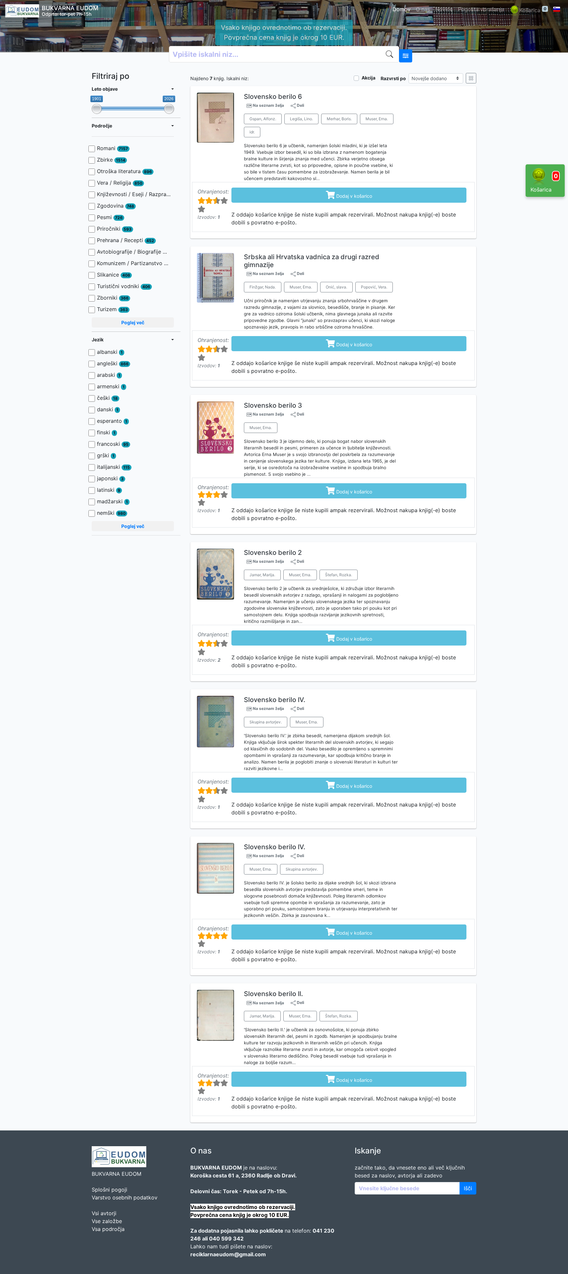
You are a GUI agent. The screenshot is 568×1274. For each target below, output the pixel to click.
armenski (111, 386)
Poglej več (132, 322)
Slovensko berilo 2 (273, 553)
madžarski (112, 501)
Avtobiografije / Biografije (134, 251)
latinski (108, 490)
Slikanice (113, 274)
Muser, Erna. (377, 118)
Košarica (532, 9)
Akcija (368, 77)
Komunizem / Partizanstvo (134, 263)
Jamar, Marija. (262, 574)
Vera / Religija (119, 182)
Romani (112, 148)
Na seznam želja (268, 105)
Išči (468, 1188)
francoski (113, 444)
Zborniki (113, 297)
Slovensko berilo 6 (273, 97)
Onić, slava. (336, 286)
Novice (444, 9)
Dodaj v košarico (349, 195)
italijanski (113, 467)
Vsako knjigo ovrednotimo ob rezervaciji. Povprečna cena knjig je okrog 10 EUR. (284, 32)
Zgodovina (115, 205)
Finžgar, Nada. (262, 286)
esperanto (112, 421)
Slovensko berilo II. (273, 994)
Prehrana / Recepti (125, 240)
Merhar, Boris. (339, 118)
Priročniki (114, 228)
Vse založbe (107, 1221)
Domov (401, 9)
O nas (423, 9)
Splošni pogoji (109, 1189)
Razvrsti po (393, 78)
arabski (108, 375)
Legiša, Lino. (301, 118)
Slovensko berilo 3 (273, 405)
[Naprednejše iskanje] (405, 55)
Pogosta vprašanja (481, 9)
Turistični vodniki (123, 286)
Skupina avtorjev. (265, 721)
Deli (300, 105)
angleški (113, 363)
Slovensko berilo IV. (274, 700)
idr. (252, 131)
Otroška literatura (124, 171)
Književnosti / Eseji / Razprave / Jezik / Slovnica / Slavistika (134, 194)
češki (107, 398)
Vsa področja (108, 1229)
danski (107, 409)
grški (105, 455)
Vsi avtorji (104, 1213)
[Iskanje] (391, 54)
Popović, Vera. (374, 286)
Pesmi (110, 217)
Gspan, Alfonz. (262, 118)
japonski (110, 478)
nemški (111, 513)
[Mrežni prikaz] (471, 78)
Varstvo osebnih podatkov (124, 1197)
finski (106, 432)
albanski (110, 352)
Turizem (112, 309)
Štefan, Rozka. (338, 574)
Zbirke (111, 159)
